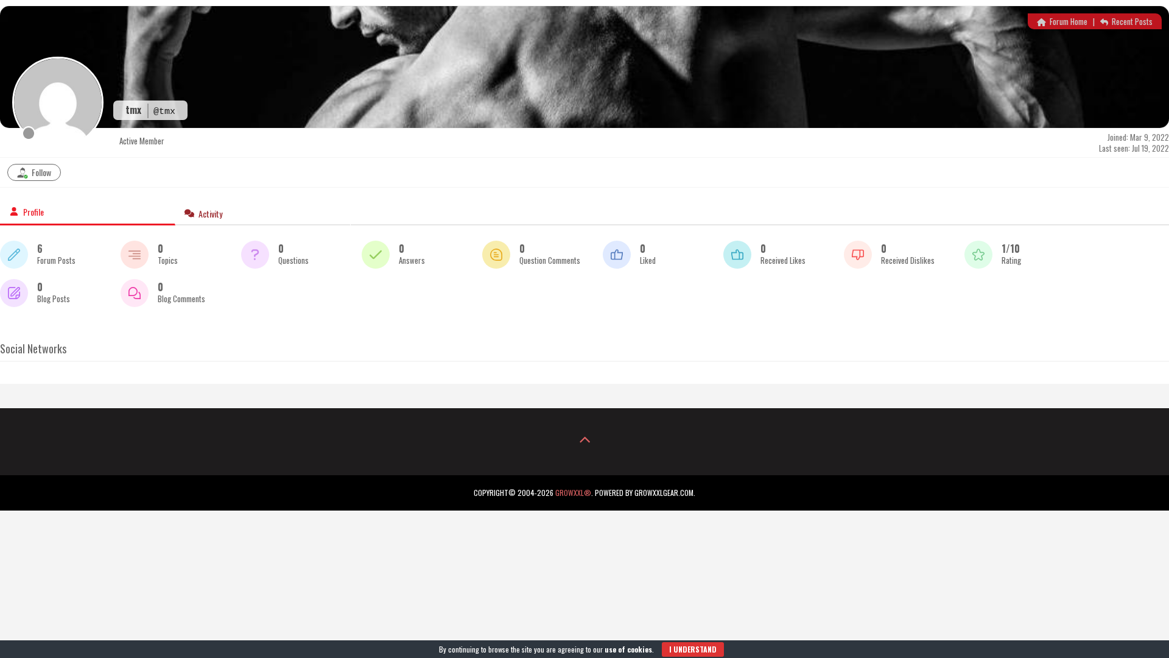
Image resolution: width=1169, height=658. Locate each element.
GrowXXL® (573, 492)
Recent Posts (1131, 21)
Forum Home (1067, 21)
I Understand (693, 649)
